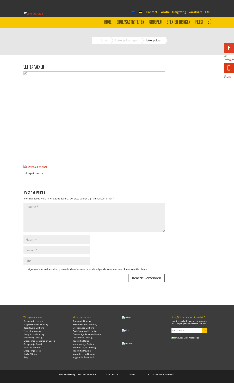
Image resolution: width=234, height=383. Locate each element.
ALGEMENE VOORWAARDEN (161, 374)
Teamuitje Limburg (82, 321)
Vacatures (195, 12)
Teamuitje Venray (32, 331)
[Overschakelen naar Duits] (141, 13)
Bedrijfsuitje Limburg (33, 327)
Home (108, 22)
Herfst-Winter (30, 354)
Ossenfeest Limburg (83, 337)
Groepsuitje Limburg (33, 321)
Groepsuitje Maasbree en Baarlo (39, 340)
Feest (199, 22)
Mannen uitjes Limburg (84, 347)
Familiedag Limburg (32, 337)
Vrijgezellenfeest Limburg (35, 324)
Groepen (155, 22)
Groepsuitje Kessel (32, 344)
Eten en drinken (178, 22)
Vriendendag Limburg (83, 327)
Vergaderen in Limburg (84, 354)
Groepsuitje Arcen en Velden (87, 334)
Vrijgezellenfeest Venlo (84, 357)
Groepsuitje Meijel (32, 350)
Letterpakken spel (126, 40)
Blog (25, 357)
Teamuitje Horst (81, 340)
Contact (151, 12)
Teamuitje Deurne (82, 350)
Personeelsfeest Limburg (85, 324)
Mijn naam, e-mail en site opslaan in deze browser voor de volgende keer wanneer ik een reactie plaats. (87, 269)
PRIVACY (133, 374)
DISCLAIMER (112, 374)
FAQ (208, 12)
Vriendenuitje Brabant (84, 344)
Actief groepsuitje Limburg (86, 331)
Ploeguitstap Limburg (33, 334)
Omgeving (179, 12)
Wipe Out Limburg (32, 347)
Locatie (165, 12)
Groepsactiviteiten (130, 22)
